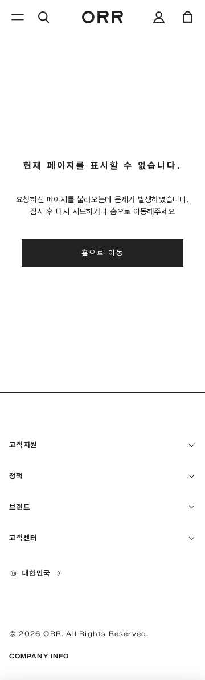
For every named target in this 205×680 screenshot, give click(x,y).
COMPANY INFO (39, 656)
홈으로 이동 (102, 252)
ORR (52, 633)
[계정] (158, 17)
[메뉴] (17, 17)
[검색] (43, 17)
